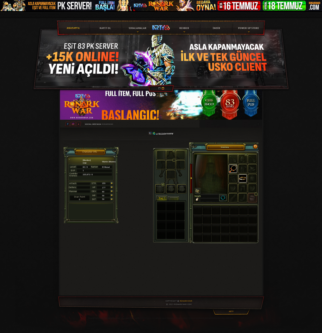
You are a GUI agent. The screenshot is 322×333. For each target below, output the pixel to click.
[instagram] (73, 124)
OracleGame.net (147, 318)
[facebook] (67, 124)
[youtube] (78, 124)
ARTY (231, 311)
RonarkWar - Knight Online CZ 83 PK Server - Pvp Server (161, 27)
